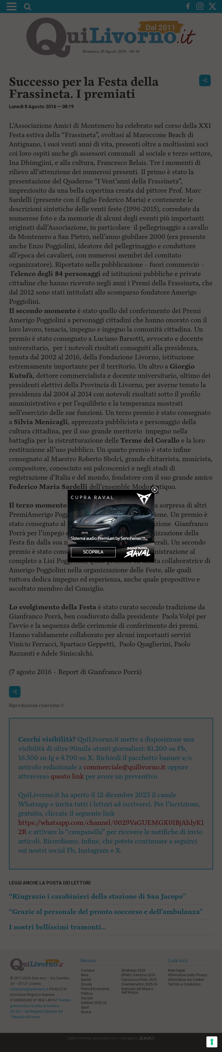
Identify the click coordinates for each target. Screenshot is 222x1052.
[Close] (154, 490)
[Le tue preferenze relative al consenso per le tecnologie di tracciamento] (211, 1041)
